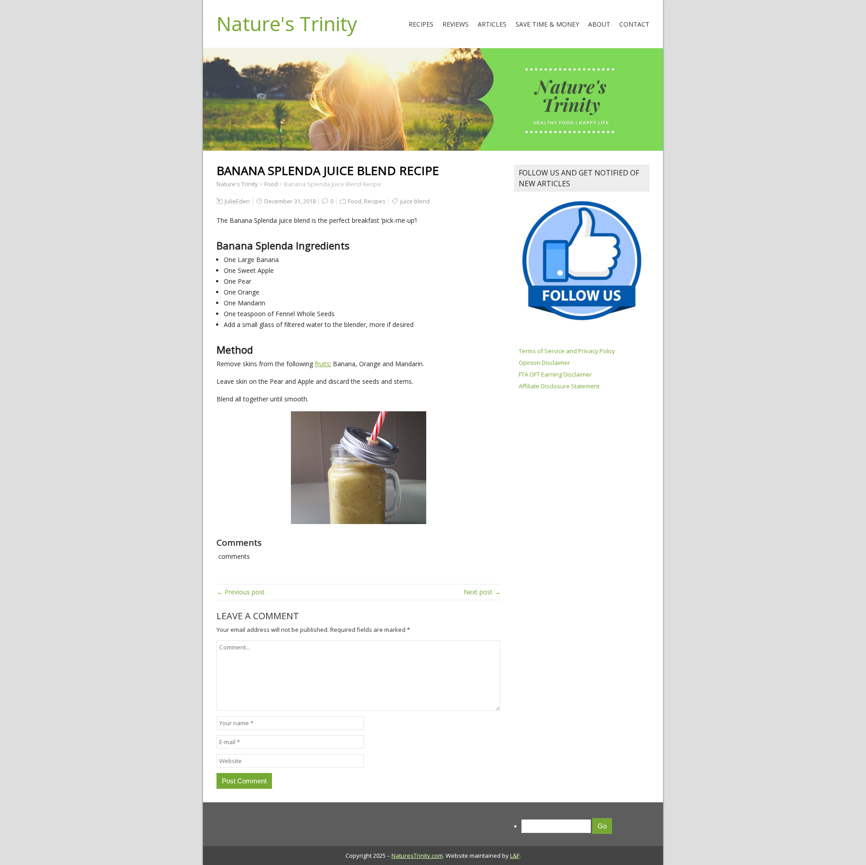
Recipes (421, 24)
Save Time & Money (547, 24)
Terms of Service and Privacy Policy (567, 351)
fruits (322, 363)
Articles (492, 24)
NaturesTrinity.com (417, 855)
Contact (634, 24)
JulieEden (237, 201)
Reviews (455, 24)
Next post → (482, 592)
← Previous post (240, 592)
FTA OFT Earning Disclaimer (555, 374)
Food (354, 201)
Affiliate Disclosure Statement (559, 386)
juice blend (415, 201)
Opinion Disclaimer (544, 363)
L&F (515, 855)
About (599, 24)
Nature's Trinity (286, 23)
